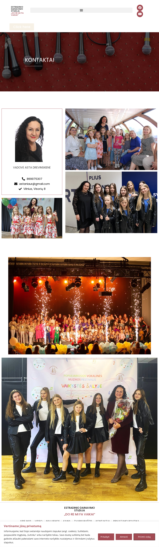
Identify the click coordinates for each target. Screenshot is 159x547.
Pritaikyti (104, 536)
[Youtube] (140, 14)
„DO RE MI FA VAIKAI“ (17, 14)
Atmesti (124, 536)
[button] (81, 10)
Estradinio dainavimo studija (17, 8)
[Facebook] (140, 8)
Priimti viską (144, 536)
